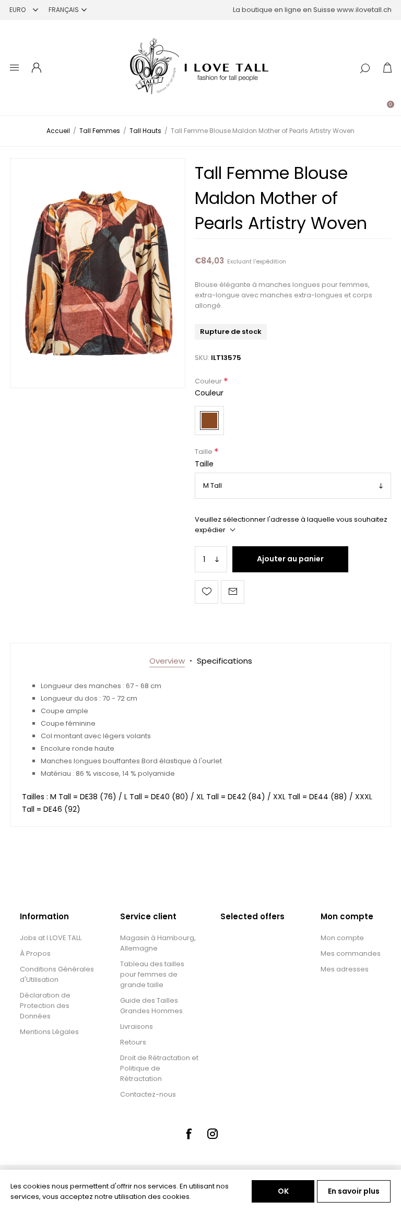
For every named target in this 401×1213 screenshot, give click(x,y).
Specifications (224, 660)
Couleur (209, 381)
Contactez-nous (148, 1094)
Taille (204, 452)
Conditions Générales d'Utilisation (57, 974)
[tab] (167, 661)
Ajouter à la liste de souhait (206, 592)
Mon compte (342, 938)
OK (283, 1191)
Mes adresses (345, 969)
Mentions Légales (49, 1032)
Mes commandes (351, 953)
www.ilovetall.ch (364, 10)
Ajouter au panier (290, 559)
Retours (133, 1042)
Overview (167, 660)
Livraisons (136, 1026)
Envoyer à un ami (232, 592)
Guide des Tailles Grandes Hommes (151, 1005)
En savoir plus (354, 1191)
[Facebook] (188, 1133)
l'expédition (269, 261)
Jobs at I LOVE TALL (50, 938)
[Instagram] (212, 1133)
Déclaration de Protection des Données (45, 1005)
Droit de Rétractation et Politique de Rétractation (159, 1068)
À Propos (35, 953)
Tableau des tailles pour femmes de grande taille (152, 974)
